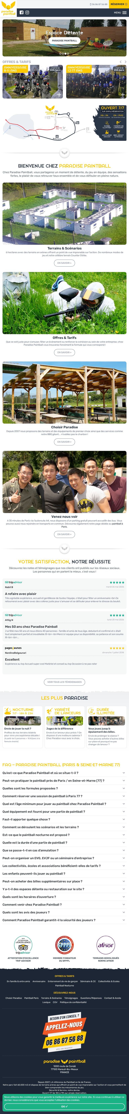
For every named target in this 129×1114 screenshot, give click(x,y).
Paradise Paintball (64, 40)
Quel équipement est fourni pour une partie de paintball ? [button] (44, 812)
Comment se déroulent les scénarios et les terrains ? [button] (41, 827)
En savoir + (64, 263)
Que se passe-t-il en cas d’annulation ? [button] (30, 850)
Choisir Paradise (14, 998)
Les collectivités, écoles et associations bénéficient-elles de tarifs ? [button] (52, 866)
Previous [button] (121, 61)
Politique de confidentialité (73, 1002)
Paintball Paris (31, 998)
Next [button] (125, 61)
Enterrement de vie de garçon (63, 981)
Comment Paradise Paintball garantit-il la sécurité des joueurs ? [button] (49, 920)
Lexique (46, 1002)
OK (63, 1106)
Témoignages (71, 998)
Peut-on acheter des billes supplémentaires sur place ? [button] (42, 881)
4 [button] (68, 54)
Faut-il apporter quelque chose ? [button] (26, 819)
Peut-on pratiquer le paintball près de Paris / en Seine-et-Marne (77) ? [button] (53, 781)
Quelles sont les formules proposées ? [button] (30, 788)
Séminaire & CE (88, 981)
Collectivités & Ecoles (109, 981)
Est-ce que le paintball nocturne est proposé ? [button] (36, 835)
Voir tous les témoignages (64, 682)
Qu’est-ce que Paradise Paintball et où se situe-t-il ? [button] (40, 773)
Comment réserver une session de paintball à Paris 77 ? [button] (42, 796)
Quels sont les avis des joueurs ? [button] (26, 912)
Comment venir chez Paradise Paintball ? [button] (32, 904)
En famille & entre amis (18, 981)
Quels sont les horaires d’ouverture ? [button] (29, 897)
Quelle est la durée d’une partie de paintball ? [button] (35, 843)
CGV (55, 1002)
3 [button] (65, 54)
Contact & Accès (112, 998)
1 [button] (60, 54)
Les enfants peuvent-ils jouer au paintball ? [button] (34, 874)
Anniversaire (39, 981)
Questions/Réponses (91, 998)
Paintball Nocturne (64, 985)
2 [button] (63, 54)
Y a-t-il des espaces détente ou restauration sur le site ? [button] (43, 889)
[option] (64, 37)
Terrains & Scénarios (51, 998)
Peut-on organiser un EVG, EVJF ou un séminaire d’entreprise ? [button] (48, 858)
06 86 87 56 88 (99, 4)
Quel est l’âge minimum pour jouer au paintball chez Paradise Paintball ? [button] (54, 804)
